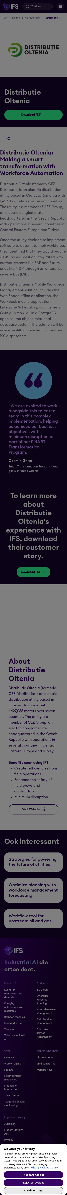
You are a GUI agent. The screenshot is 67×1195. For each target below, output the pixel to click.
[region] (33, 1169)
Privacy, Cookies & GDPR (44, 1167)
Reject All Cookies (33, 1182)
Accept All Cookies (33, 1174)
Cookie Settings (33, 1190)
